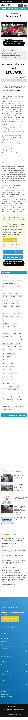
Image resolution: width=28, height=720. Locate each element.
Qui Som (3, 688)
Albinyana (11, 280)
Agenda (3, 661)
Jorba (4, 320)
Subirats (11, 396)
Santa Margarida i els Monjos (10, 389)
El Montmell (6, 310)
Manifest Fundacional (6, 684)
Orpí (4, 346)
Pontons (5, 350)
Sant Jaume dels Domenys (10, 356)
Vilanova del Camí (7, 406)
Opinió (20, 5)
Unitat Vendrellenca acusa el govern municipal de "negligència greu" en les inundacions (20, 509)
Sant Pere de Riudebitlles (9, 373)
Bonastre (11, 290)
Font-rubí (5, 316)
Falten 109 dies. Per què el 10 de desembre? (20, 497)
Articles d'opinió (5, 641)
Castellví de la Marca (8, 303)
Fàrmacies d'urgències (6, 674)
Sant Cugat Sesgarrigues (9, 353)
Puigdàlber (12, 350)
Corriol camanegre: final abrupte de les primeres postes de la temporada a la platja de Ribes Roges (13, 562)
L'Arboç (19, 330)
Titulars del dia (4, 638)
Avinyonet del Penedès (9, 283)
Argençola (19, 280)
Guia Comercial (5, 665)
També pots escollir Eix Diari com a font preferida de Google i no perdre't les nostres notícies (13, 263)
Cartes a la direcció (10, 53)
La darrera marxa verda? (10, 543)
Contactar (3, 691)
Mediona (21, 336)
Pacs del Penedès (12, 346)
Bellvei (5, 290)
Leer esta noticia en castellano (10, 50)
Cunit (11, 306)
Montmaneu (6, 340)
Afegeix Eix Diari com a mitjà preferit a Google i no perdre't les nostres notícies (14, 43)
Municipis (15, 1)
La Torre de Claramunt (9, 330)
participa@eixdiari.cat (6, 696)
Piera (20, 346)
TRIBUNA (3, 8)
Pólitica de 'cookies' (19, 709)
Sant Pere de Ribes (8, 370)
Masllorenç (6, 336)
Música (5, 280)
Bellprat (19, 286)
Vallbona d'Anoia (18, 399)
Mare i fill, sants (18, 475)
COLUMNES (10, 8)
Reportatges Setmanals (7, 645)
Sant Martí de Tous (8, 363)
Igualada (18, 316)
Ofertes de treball (5, 668)
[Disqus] (14, 437)
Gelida (12, 316)
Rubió (19, 350)
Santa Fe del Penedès (8, 383)
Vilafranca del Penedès (9, 403)
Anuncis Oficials (5, 671)
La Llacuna (14, 323)
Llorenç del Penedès (18, 333)
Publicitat (9, 714)
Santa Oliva (20, 393)
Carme (20, 296)
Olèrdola (20, 340)
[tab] (14, 272)
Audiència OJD (17, 714)
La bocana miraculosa (9, 584)
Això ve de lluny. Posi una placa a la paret (19, 518)
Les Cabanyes (6, 333)
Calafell (16, 293)
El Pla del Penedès (16, 310)
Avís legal (14, 711)
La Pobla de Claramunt (9, 326)
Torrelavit (17, 396)
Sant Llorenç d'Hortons (9, 360)
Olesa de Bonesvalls (8, 343)
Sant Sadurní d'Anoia (8, 379)
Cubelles (5, 306)
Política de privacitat (7, 709)
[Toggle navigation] (25, 5)
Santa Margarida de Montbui (10, 386)
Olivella (18, 343)
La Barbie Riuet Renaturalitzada (12, 547)
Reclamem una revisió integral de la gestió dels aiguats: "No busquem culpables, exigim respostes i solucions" (20, 488)
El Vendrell (5, 313)
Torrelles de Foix (7, 399)
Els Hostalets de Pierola (17, 313)
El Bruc (17, 306)
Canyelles (5, 296)
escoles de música (16, 277)
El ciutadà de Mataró (9, 567)
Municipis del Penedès (6, 648)
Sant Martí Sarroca (8, 366)
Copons (18, 303)
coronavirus (6, 277)
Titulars (22, 1)
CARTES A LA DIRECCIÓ (20, 8)
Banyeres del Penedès (8, 286)
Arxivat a (7, 273)
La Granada (6, 323)
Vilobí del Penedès (7, 409)
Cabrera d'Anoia (7, 293)
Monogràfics (4, 651)
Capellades (13, 296)
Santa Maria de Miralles (9, 393)
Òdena (13, 340)
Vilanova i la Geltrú (19, 406)
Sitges (4, 396)
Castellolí (18, 300)
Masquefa (13, 336)
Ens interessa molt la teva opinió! (14, 415)
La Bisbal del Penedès (14, 320)
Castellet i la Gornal (8, 300)
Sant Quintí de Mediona (9, 376)
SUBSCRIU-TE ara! (7, 1)
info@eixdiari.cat (5, 694)
